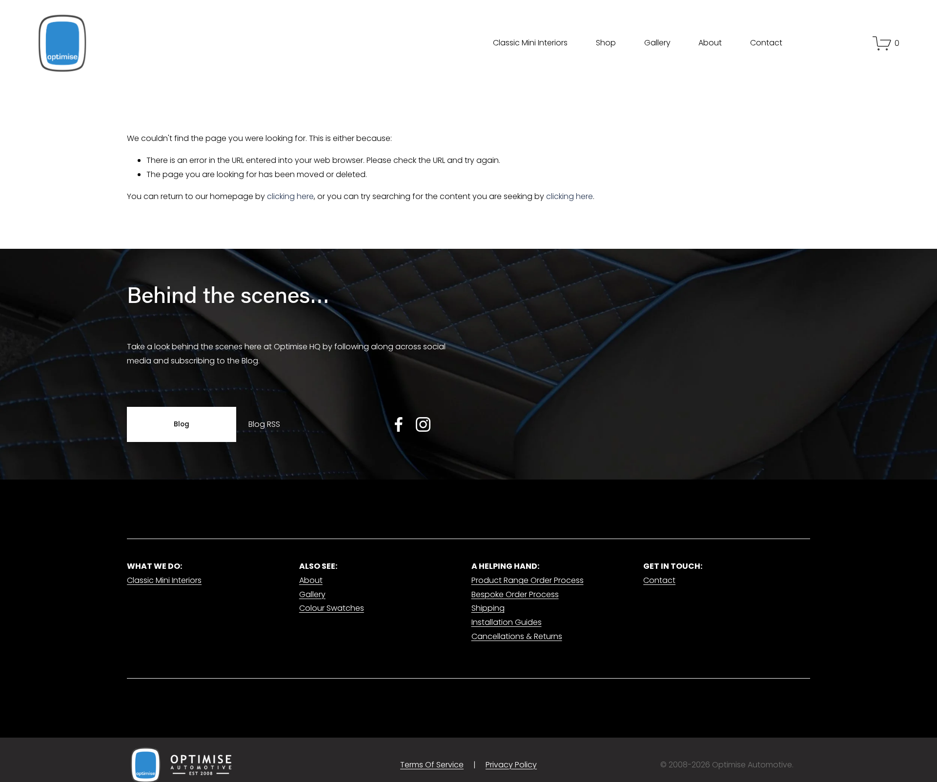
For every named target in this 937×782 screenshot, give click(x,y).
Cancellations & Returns (516, 636)
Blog (182, 424)
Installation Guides (506, 622)
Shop (606, 42)
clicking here (290, 196)
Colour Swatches (331, 608)
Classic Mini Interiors (530, 42)
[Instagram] (423, 424)
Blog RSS (264, 424)
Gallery (657, 42)
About (710, 42)
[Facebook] (399, 424)
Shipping (488, 608)
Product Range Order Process (527, 580)
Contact (766, 42)
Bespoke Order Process (515, 594)
